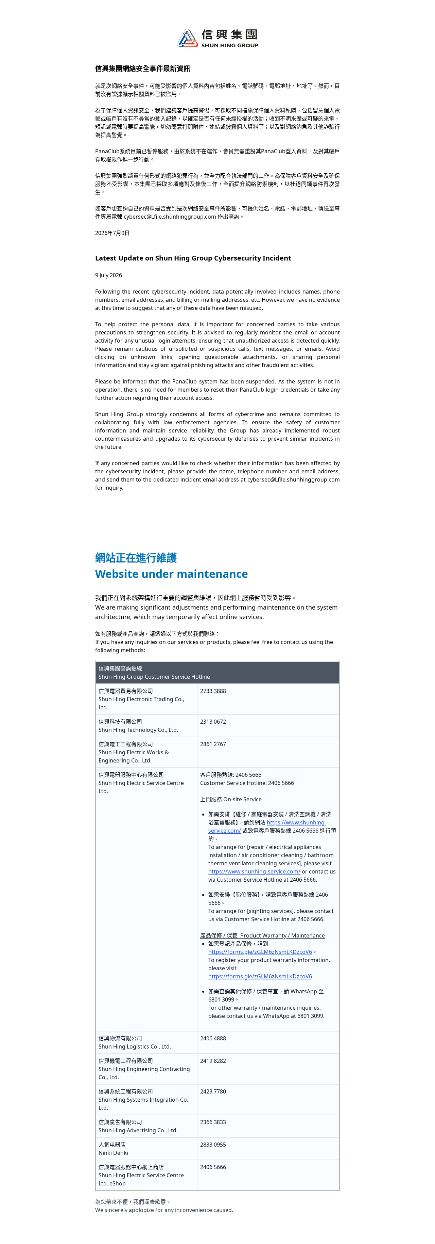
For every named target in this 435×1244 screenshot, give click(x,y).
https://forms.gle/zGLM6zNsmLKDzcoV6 (260, 952)
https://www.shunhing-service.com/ (254, 871)
